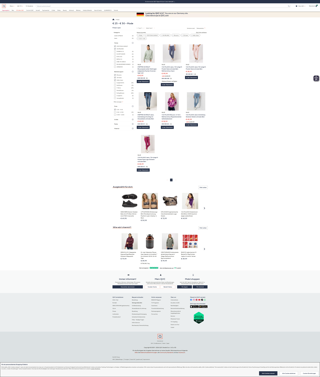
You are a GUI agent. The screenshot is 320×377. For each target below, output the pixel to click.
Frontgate (126, 359)
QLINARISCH (108, 10)
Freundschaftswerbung (157, 308)
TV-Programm (155, 302)
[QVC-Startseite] (113, 20)
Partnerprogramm (156, 311)
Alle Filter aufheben (201, 32)
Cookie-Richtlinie (95, 368)
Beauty (65, 10)
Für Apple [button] (185, 287)
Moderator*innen (175, 319)
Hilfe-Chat (115, 300)
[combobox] (161, 6)
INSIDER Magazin (156, 300)
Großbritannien (157, 343)
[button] (299, 6)
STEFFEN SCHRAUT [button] (152, 35)
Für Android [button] (200, 287)
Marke (116, 43)
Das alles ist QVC (175, 302)
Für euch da (154, 314)
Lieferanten (115, 314)
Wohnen (78, 10)
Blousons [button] (176, 35)
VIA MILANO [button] (165, 35)
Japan (168, 343)
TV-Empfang (174, 321)
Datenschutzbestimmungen (148, 352)
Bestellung (135, 300)
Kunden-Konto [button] (152, 287)
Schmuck (71, 10)
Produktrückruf (116, 317)
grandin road (139, 359)
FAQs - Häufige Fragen (138, 319)
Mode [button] (140, 35)
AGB (136, 352)
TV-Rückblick (29, 6)
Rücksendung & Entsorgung (139, 314)
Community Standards (166, 352)
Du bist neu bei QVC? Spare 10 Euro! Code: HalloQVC (159, 1)
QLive (114, 308)
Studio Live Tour (175, 324)
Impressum (181, 352)
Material (116, 128)
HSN (113, 359)
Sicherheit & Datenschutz (138, 317)
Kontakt (114, 302)
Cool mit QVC (30, 10)
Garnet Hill (132, 359)
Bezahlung (135, 311)
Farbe (116, 124)
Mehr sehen (203, 187)
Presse (114, 311)
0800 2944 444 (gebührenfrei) (120, 305)
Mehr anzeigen (118, 102)
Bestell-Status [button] (168, 287)
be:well (38, 10)
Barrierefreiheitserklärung (177, 308)
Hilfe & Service (136, 322)
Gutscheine (154, 305)
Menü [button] (11, 6)
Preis (115, 106)
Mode (59, 10)
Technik (116, 10)
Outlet (172, 327)
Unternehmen (174, 300)
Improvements (146, 359)
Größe (116, 119)
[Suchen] (289, 6)
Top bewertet (45, 10)
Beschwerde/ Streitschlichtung (140, 325)
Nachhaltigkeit (174, 305)
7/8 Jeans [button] (185, 35)
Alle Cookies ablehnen (289, 373)
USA (152, 343)
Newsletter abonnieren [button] (128, 287)
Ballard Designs (119, 359)
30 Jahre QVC (20, 10)
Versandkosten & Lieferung (139, 308)
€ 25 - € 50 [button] (142, 38)
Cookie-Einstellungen (309, 373)
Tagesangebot (5, 10)
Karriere (173, 316)
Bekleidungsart (118, 71)
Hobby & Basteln (87, 10)
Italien (163, 343)
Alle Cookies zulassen (268, 373)
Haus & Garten (98, 10)
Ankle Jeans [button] (195, 35)
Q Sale (53, 10)
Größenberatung (136, 305)
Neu (13, 10)
